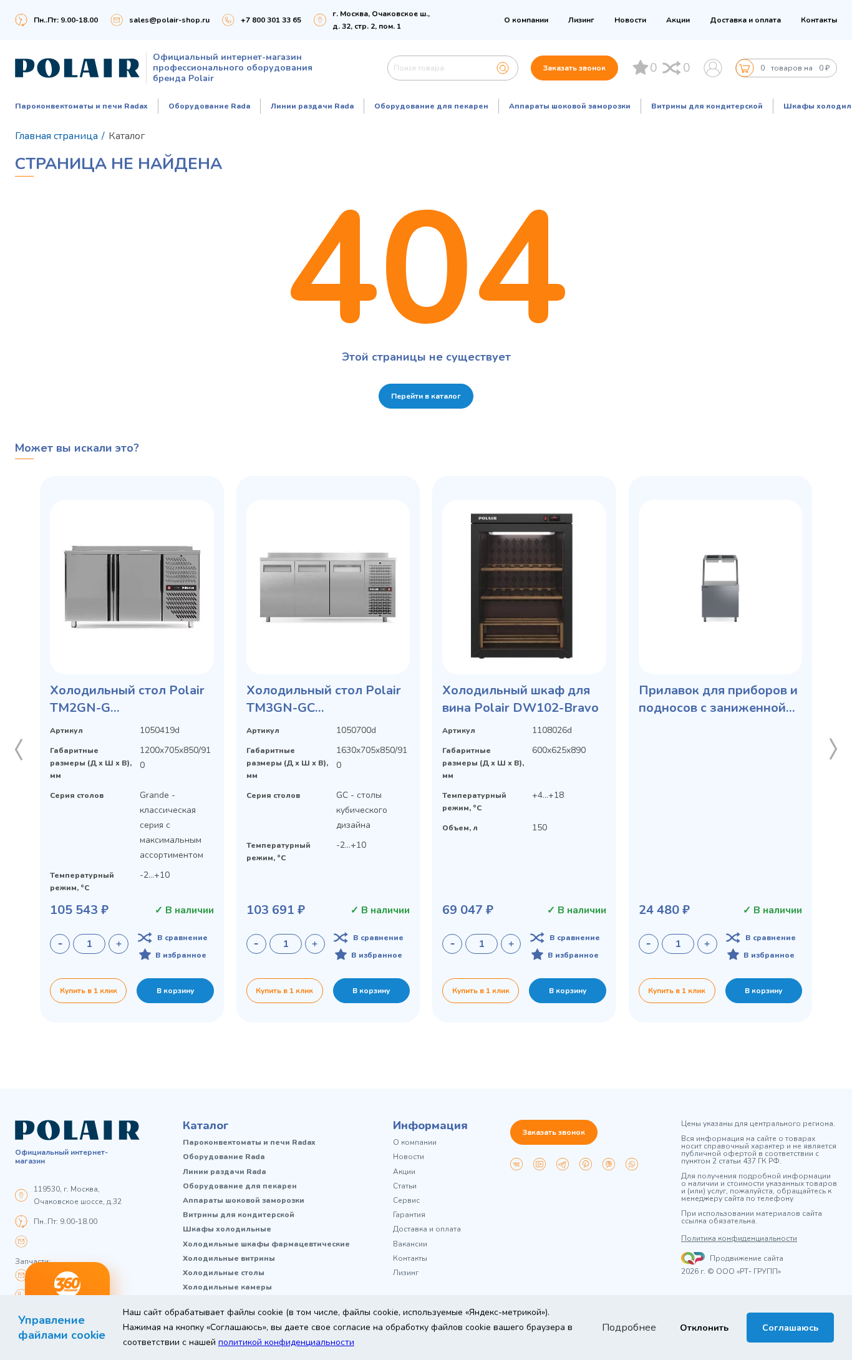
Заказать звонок (574, 68)
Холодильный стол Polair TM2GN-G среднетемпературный (127, 699)
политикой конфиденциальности (286, 1342)
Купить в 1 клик (88, 991)
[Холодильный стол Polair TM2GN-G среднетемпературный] (132, 587)
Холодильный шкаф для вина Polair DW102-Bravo (520, 699)
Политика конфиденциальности (739, 1238)
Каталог (206, 1125)
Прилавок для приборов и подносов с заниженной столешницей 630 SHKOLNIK (718, 699)
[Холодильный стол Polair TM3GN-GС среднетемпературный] (328, 587)
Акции (678, 20)
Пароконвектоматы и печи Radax (81, 106)
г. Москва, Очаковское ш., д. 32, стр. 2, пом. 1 (381, 20)
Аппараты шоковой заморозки (570, 106)
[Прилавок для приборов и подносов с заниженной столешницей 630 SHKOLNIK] (721, 587)
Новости (630, 20)
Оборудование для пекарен (431, 106)
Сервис (406, 1201)
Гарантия (409, 1215)
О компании (526, 20)
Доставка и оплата (745, 20)
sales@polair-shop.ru (169, 20)
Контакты (819, 20)
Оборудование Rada (209, 106)
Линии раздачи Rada (312, 106)
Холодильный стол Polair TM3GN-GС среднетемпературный (323, 699)
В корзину (175, 991)
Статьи (405, 1186)
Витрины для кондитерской (707, 106)
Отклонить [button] (704, 1327)
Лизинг (581, 20)
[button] (18, 749)
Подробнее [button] (629, 1327)
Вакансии (410, 1244)
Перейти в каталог (426, 396)
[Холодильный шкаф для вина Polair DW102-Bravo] (524, 587)
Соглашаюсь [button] (790, 1327)
